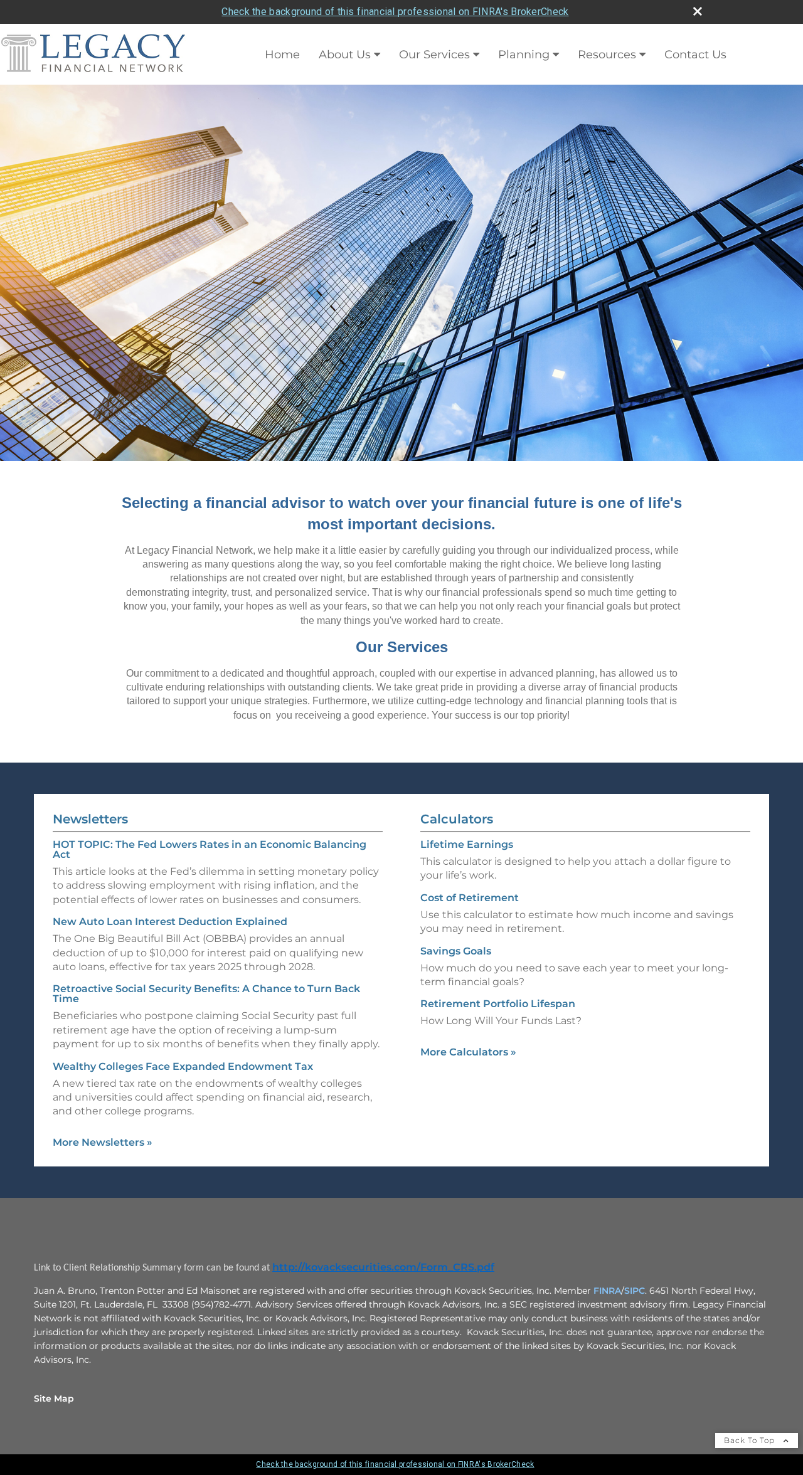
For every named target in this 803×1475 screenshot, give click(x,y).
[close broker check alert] (698, 11)
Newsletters (90, 819)
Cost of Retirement (469, 898)
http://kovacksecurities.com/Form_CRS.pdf (383, 1267)
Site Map (54, 1398)
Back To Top (750, 1440)
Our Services (434, 54)
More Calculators (468, 1052)
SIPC (634, 1290)
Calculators (456, 819)
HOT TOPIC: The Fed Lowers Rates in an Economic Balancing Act (209, 849)
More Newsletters (102, 1142)
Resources (607, 54)
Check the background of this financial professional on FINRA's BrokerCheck (394, 12)
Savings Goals (455, 951)
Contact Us (695, 54)
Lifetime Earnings (466, 844)
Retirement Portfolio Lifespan (497, 1004)
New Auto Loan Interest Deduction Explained (170, 922)
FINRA (607, 1290)
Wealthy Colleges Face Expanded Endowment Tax (183, 1066)
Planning (524, 54)
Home (282, 54)
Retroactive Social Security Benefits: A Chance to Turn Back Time (206, 994)
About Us (345, 54)
